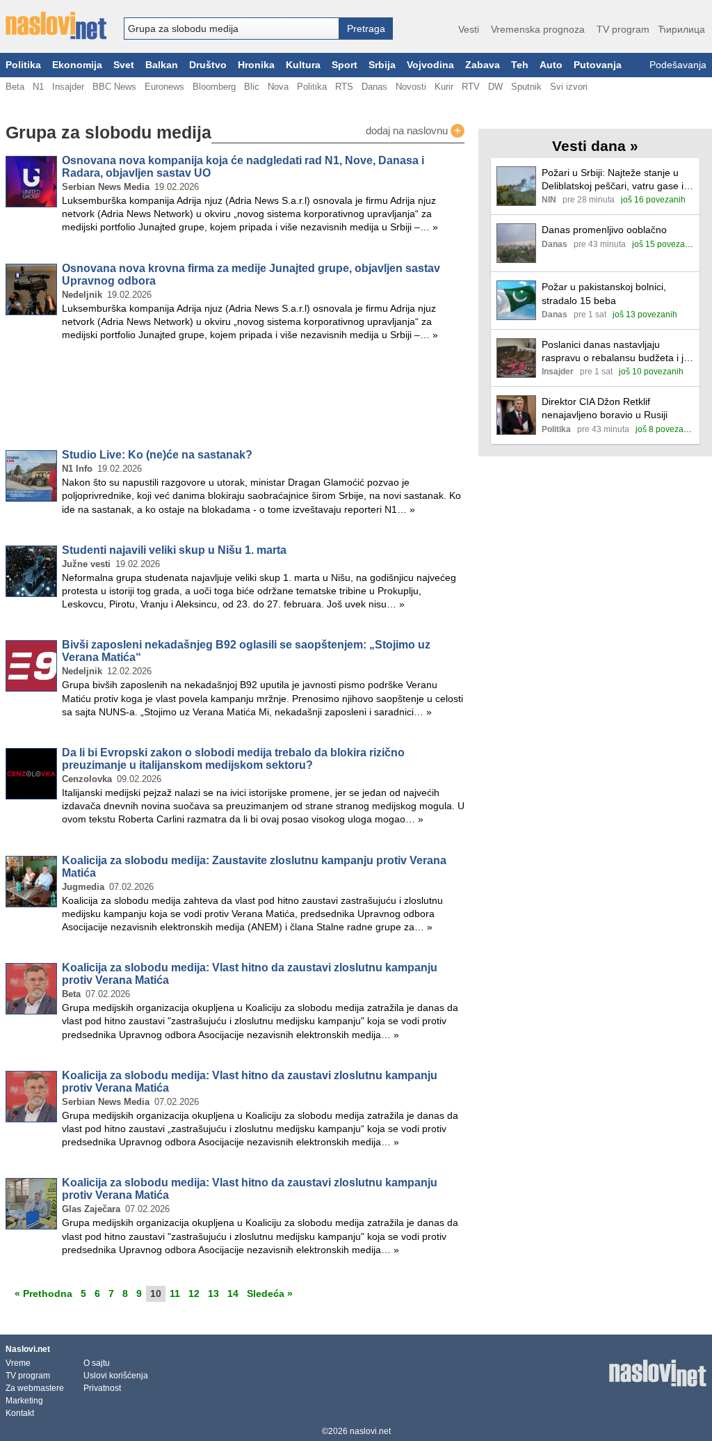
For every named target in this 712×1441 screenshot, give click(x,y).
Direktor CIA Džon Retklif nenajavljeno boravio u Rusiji (605, 408)
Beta (15, 86)
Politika (23, 65)
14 (232, 1293)
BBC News (114, 86)
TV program (623, 29)
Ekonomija (77, 65)
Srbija (382, 65)
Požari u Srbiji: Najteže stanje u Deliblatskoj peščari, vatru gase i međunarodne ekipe (612, 180)
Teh (519, 65)
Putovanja (598, 65)
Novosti (411, 86)
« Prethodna (43, 1293)
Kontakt (20, 1413)
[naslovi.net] (56, 26)
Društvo (208, 65)
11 (175, 1293)
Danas (374, 86)
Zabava (482, 65)
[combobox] (231, 28)
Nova (278, 86)
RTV (471, 86)
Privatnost (102, 1388)
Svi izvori (569, 86)
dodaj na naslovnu (413, 130)
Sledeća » (270, 1293)
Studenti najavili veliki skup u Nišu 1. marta (174, 550)
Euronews (164, 86)
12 (194, 1293)
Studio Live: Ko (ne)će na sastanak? (157, 455)
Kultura (303, 65)
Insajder (68, 86)
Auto (551, 65)
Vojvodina (430, 65)
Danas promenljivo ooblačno (604, 229)
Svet (123, 65)
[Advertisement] (235, 398)
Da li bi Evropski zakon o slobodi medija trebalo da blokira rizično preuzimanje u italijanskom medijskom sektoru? (233, 759)
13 (213, 1293)
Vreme (18, 1363)
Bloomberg (214, 86)
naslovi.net (370, 1431)
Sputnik (526, 86)
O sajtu (96, 1363)
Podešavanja (677, 65)
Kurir (444, 86)
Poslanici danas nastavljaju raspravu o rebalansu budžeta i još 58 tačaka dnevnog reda (618, 352)
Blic (251, 86)
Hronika (256, 65)
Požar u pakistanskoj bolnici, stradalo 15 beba (604, 293)
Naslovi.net (28, 1349)
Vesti (468, 29)
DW (495, 86)
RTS (344, 86)
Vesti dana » (595, 146)
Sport (344, 65)
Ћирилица (681, 29)
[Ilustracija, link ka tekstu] (516, 187)
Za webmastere (35, 1388)
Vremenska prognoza (538, 29)
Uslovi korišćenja (115, 1375)
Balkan (161, 65)
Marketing (24, 1401)
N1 (38, 86)
